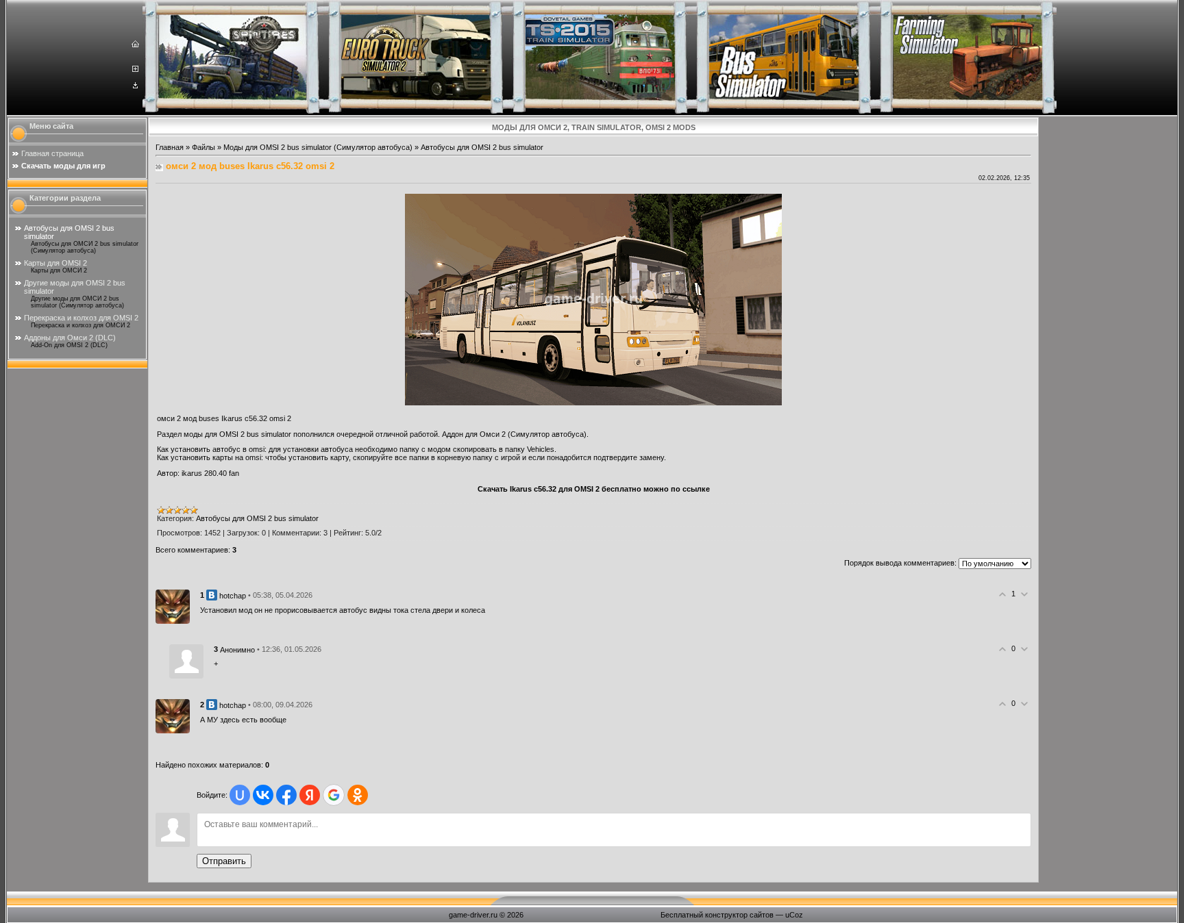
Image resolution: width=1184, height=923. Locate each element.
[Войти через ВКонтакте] (263, 795)
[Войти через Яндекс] (309, 795)
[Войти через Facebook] (286, 795)
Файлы (203, 147)
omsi (256, 449)
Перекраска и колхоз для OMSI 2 (81, 318)
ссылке (696, 489)
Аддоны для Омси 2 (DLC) (70, 337)
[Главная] (135, 44)
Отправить (224, 861)
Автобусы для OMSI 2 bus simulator (482, 147)
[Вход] (135, 85)
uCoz (794, 915)
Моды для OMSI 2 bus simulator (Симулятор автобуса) (317, 147)
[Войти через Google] (334, 795)
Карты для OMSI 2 (55, 263)
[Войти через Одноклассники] (357, 795)
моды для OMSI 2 (214, 434)
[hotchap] (173, 606)
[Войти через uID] (240, 795)
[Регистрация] (135, 69)
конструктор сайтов (739, 915)
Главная (170, 147)
